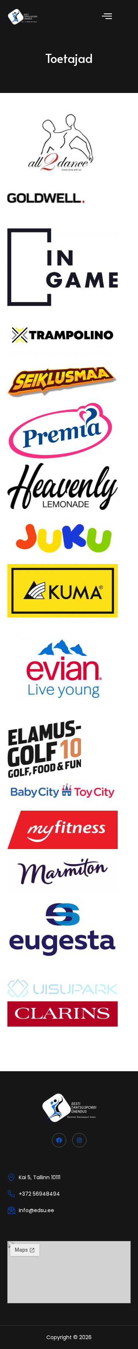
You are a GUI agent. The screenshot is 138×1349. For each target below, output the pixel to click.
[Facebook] (59, 1140)
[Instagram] (79, 1140)
